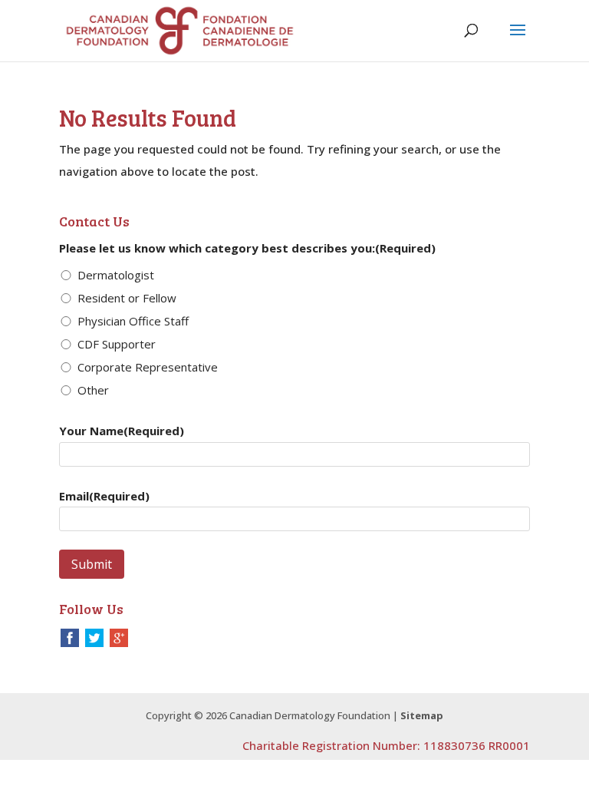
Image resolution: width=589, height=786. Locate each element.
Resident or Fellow (126, 297)
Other (93, 390)
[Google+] (119, 636)
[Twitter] (94, 636)
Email (104, 496)
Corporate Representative (147, 367)
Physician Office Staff (133, 321)
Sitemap (421, 715)
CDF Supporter (116, 344)
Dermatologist (115, 274)
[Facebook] (70, 636)
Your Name (121, 430)
